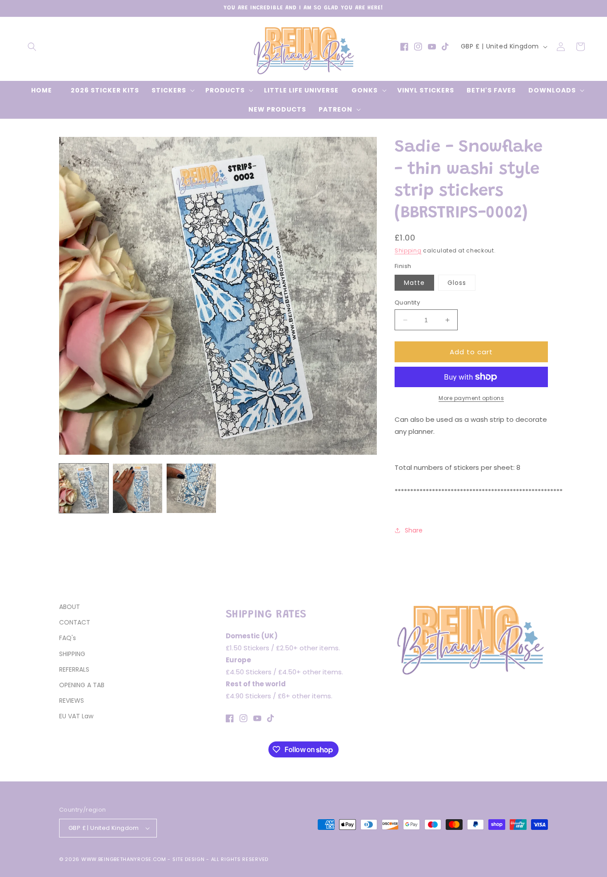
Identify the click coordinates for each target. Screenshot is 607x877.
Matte (414, 282)
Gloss (456, 282)
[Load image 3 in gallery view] (191, 488)
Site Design (188, 859)
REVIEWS (71, 700)
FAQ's (67, 637)
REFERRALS (74, 669)
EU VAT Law (76, 716)
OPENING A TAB (81, 685)
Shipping (408, 250)
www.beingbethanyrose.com (123, 859)
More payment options (471, 398)
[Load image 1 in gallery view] (83, 488)
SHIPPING (72, 653)
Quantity (407, 302)
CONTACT (74, 622)
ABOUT (69, 606)
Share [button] (414, 530)
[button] (32, 46)
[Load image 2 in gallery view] (137, 488)
